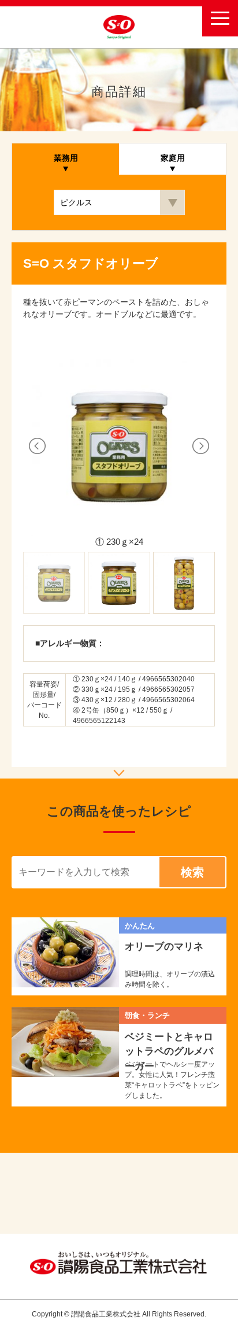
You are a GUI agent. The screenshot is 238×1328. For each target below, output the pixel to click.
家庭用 (173, 158)
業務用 (66, 158)
